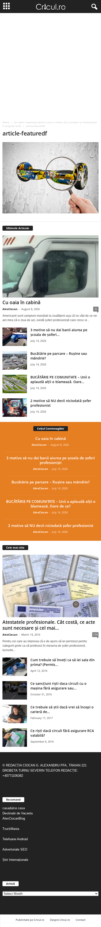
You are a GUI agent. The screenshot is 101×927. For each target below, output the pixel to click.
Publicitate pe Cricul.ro (30, 920)
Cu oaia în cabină (21, 302)
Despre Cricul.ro (60, 920)
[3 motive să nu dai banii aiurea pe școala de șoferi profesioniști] (14, 337)
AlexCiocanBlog (13, 818)
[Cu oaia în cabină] (50, 266)
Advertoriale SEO (14, 849)
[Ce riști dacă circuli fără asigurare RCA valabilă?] (14, 737)
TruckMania (10, 829)
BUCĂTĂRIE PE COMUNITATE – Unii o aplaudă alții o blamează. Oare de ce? (50, 503)
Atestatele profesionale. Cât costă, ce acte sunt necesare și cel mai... (48, 625)
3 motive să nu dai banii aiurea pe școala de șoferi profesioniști (50, 460)
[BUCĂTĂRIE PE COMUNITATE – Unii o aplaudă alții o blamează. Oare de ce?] (14, 384)
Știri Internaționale (15, 860)
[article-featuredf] (50, 177)
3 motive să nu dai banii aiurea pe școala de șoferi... (58, 332)
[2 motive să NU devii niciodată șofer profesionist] (14, 407)
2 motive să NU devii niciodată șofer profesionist (50, 525)
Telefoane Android (15, 839)
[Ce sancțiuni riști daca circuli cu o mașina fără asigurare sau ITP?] (14, 690)
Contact (81, 920)
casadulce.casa (13, 808)
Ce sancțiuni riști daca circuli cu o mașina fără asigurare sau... (58, 685)
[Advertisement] (50, 66)
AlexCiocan (9, 309)
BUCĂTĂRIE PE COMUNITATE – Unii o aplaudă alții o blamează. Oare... (60, 379)
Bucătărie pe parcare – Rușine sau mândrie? (51, 481)
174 (95, 634)
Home (5, 122)
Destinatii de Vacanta (18, 813)
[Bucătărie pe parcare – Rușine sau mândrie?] (14, 360)
